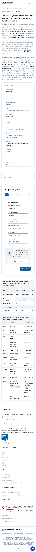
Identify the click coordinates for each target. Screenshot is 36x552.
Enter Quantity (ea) (13, 219)
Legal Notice (5, 515)
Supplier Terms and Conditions (10, 492)
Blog (2, 463)
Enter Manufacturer (13, 212)
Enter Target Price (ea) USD (15, 225)
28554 (8, 123)
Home (3, 9)
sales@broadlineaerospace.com (13, 417)
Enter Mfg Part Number (14, 205)
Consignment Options (7, 521)
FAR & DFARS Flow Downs (9, 518)
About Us (4, 455)
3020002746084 (6, 11)
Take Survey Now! (7, 443)
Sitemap (3, 465)
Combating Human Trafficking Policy (12, 483)
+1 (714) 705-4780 (9, 419)
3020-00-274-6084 (12, 110)
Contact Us (4, 457)
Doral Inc (8, 104)
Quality (3, 460)
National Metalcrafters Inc (15, 9)
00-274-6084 (10, 129)
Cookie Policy (5, 477)
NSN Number (11, 232)
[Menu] (33, 2)
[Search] (28, 2)
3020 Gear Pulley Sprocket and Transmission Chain (15, 136)
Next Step (25, 268)
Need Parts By (12, 239)
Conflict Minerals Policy (8, 480)
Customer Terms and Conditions (11, 495)
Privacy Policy (5, 475)
